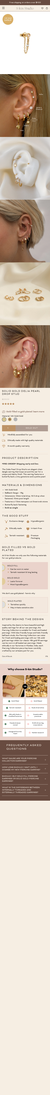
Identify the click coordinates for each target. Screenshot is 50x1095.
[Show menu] (3, 8)
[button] (9, 404)
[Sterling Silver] (15, 419)
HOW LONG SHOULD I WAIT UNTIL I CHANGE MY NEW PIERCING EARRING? (21, 768)
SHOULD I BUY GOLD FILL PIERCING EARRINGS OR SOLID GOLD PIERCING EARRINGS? (20, 778)
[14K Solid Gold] (4, 419)
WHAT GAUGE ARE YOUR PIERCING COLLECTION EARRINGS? (19, 759)
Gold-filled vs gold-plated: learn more (25, 411)
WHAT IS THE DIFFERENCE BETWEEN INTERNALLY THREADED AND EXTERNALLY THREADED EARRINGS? (21, 790)
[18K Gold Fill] (10, 419)
